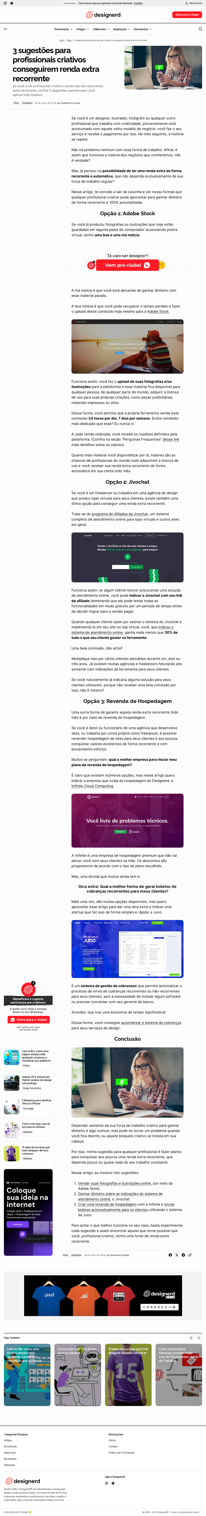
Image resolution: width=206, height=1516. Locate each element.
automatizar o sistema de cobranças (151, 1022)
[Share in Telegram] (183, 1255)
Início (62, 40)
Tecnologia (28, 1108)
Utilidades (27, 103)
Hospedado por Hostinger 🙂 (17, 1512)
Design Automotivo (32, 1088)
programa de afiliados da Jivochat (120, 514)
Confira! (138, 3)
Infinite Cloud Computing (92, 786)
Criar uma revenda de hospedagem (107, 1204)
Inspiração (10, 1452)
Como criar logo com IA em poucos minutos (36, 1125)
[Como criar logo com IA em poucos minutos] (11, 1130)
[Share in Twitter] (177, 1255)
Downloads (70, 3)
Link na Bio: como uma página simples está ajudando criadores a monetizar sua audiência (36, 1056)
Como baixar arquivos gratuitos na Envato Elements (105, 3)
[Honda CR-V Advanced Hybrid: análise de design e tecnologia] (11, 1083)
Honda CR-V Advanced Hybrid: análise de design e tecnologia (37, 1080)
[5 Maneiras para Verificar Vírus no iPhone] (11, 1106)
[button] (193, 3)
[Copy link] (190, 1255)
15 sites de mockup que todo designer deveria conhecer (36, 1150)
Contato (113, 1446)
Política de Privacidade (121, 1452)
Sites (69, 40)
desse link (171, 439)
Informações (116, 1434)
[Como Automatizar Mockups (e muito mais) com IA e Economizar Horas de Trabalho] (179, 1375)
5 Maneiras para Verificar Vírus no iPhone (36, 1102)
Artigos (26, 1065)
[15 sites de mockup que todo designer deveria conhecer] (11, 1153)
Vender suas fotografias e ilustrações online (114, 1183)
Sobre (112, 1440)
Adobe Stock (158, 311)
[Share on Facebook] (170, 1255)
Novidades (10, 1458)
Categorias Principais (16, 1434)
